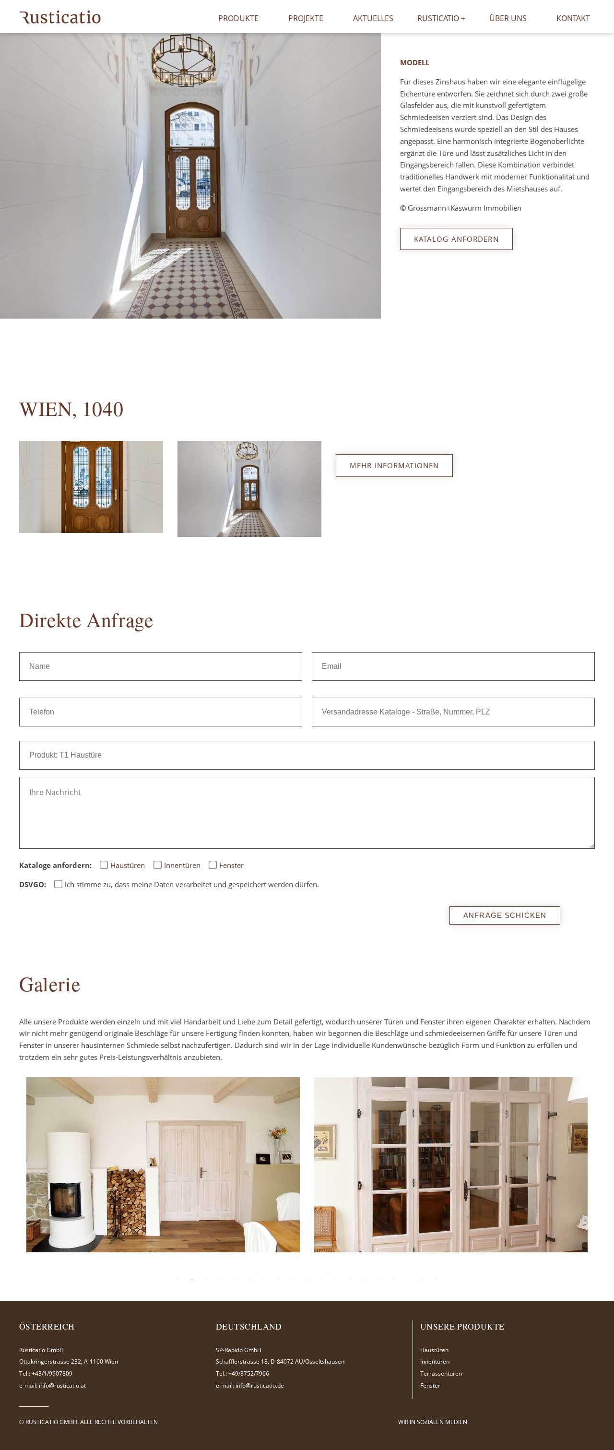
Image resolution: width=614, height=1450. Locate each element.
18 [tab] (422, 1279)
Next (357, 174)
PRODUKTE (238, 18)
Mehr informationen (394, 465)
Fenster (430, 1385)
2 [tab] (183, 302)
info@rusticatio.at (62, 1385)
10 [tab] (307, 1279)
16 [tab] (393, 1279)
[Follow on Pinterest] (518, 1421)
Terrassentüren (441, 1373)
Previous (17, 174)
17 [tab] (408, 1279)
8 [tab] (278, 1279)
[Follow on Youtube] (529, 1421)
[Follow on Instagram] (506, 1421)
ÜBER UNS (508, 18)
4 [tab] (212, 302)
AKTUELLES (373, 18)
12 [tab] (336, 1279)
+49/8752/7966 (248, 1373)
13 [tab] (350, 1279)
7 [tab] (264, 1279)
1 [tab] (169, 302)
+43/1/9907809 (52, 1373)
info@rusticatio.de (260, 1385)
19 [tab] (436, 1279)
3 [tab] (197, 302)
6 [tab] (249, 1279)
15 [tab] (379, 1279)
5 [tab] (235, 1279)
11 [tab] (321, 1279)
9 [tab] (292, 1279)
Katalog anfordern (456, 239)
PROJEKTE (305, 18)
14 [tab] (364, 1279)
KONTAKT (573, 18)
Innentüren (434, 1361)
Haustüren (434, 1350)
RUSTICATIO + (441, 18)
